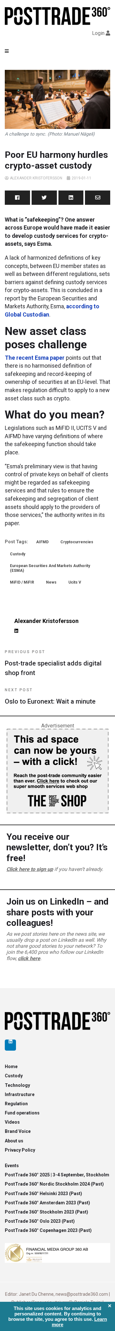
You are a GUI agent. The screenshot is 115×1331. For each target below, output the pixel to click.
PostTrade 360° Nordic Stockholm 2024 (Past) (54, 1184)
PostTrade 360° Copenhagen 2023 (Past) (48, 1230)
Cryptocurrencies (76, 542)
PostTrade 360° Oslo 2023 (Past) (40, 1221)
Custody (17, 554)
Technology (17, 1085)
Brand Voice (18, 1131)
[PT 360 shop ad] (57, 771)
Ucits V (74, 582)
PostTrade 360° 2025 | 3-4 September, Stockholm (57, 1174)
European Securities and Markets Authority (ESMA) (50, 568)
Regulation (16, 1103)
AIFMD (42, 542)
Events (12, 1165)
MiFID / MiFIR (22, 582)
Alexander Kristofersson (36, 178)
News (51, 582)
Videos (12, 1122)
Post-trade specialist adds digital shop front (53, 663)
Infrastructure (19, 1094)
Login (98, 33)
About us (14, 1140)
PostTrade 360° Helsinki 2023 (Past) (43, 1193)
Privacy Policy (20, 1150)
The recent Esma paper (35, 358)
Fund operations (22, 1112)
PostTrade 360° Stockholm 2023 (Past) (46, 1211)
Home (11, 1066)
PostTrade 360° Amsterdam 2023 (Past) (47, 1202)
